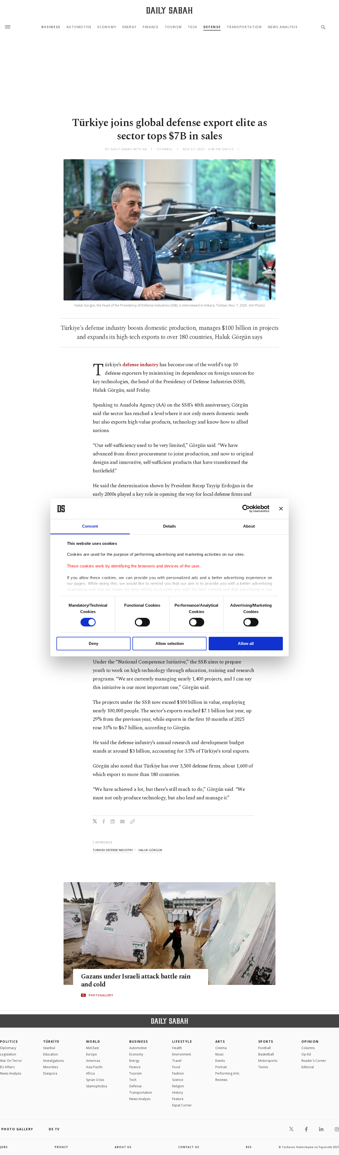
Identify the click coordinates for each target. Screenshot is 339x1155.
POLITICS (9, 1041)
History (177, 1092)
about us (123, 1147)
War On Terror (11, 1060)
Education (50, 1054)
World (93, 1041)
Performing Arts (227, 1073)
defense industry (140, 365)
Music (219, 1054)
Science (177, 1080)
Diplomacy (8, 1048)
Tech (192, 27)
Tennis (263, 1067)
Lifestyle (182, 1041)
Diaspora (50, 1073)
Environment (181, 1054)
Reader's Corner (313, 1060)
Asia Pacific (94, 1067)
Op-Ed (306, 1054)
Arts (220, 1041)
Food (176, 1067)
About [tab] (249, 526)
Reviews (221, 1080)
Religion (178, 1086)
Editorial (307, 1067)
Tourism (173, 27)
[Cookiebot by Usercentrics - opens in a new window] (246, 509)
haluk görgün (150, 850)
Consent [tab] (90, 526)
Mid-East (92, 1048)
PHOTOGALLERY (101, 995)
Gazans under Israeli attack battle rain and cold (135, 981)
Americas (93, 1060)
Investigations (53, 1060)
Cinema (221, 1048)
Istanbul (49, 1048)
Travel (176, 1060)
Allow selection (169, 643)
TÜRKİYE (51, 1041)
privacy (61, 1147)
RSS (249, 1147)
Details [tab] (169, 526)
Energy (129, 27)
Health (177, 1048)
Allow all (246, 643)
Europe (91, 1054)
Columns (308, 1048)
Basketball (266, 1054)
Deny (93, 643)
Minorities (50, 1067)
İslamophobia (96, 1086)
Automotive (79, 27)
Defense (212, 27)
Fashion (178, 1073)
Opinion (310, 1041)
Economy (106, 27)
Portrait (221, 1067)
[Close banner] (281, 509)
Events (220, 1060)
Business (50, 27)
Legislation (8, 1054)
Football (264, 1048)
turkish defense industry (113, 850)
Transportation (244, 27)
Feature (178, 1099)
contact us (188, 1147)
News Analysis (283, 27)
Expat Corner (182, 1105)
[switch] (142, 622)
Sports (265, 1041)
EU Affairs (7, 1067)
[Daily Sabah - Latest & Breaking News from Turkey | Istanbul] (169, 10)
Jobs (4, 1147)
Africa (90, 1073)
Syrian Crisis (95, 1080)
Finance (151, 27)
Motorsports (267, 1060)
